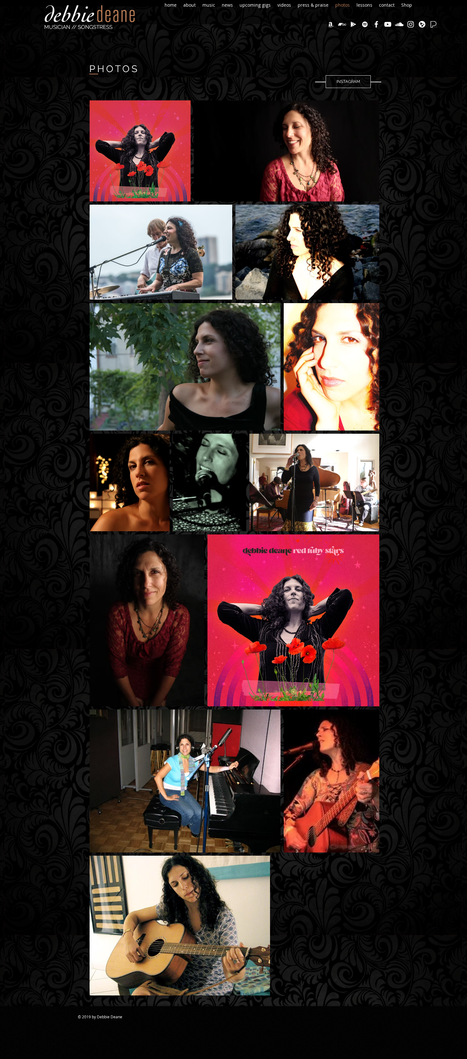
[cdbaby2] (422, 24)
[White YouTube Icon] (387, 24)
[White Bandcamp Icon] (342, 24)
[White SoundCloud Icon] (399, 24)
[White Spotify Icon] (365, 24)
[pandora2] (433, 24)
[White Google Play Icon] (353, 24)
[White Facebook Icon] (376, 24)
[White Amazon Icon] (330, 24)
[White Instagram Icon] (410, 24)
